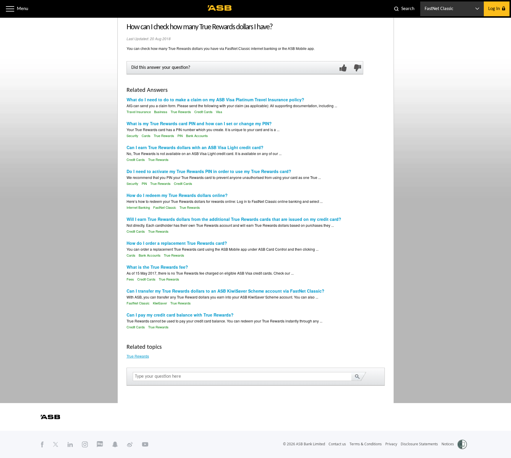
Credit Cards (203, 111)
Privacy (391, 443)
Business (160, 111)
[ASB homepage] (219, 8)
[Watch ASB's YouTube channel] (145, 444)
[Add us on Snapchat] (115, 444)
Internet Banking (138, 207)
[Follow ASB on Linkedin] (70, 444)
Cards (146, 135)
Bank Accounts (197, 135)
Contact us (337, 443)
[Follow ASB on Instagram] (85, 444)
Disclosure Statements (419, 443)
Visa (219, 111)
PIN (180, 135)
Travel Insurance (139, 111)
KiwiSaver (160, 303)
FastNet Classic (164, 207)
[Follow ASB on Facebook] (42, 444)
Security (132, 135)
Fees (130, 279)
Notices (448, 443)
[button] (10, 8)
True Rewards (181, 111)
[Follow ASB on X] (56, 444)
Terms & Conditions (366, 443)
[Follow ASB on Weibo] (130, 444)
